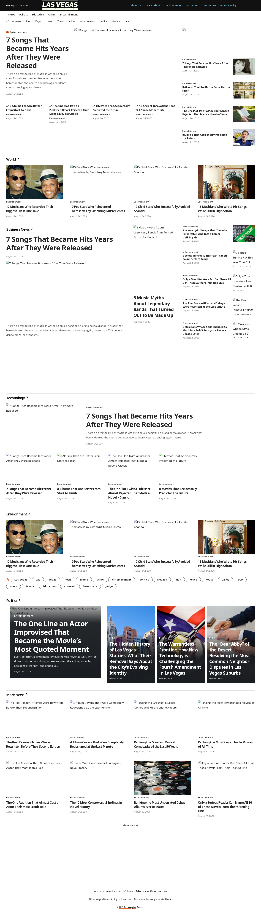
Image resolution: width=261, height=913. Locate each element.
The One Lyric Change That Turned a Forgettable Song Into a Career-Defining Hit (205, 234)
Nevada (116, 21)
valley (225, 579)
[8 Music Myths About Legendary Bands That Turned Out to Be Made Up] (155, 259)
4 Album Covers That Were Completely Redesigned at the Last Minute (97, 744)
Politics (12, 600)
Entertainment (18, 32)
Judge (109, 586)
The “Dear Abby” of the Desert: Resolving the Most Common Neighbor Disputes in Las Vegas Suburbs (229, 658)
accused (69, 586)
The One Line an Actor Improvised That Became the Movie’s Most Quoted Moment (51, 636)
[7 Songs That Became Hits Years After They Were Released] (124, 63)
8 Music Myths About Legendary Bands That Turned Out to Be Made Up (154, 306)
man (128, 21)
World (11, 159)
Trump (60, 21)
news (49, 21)
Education (49, 586)
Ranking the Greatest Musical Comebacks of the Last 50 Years (156, 744)
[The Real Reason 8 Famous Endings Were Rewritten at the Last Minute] (244, 306)
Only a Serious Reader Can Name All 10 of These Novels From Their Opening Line (225, 806)
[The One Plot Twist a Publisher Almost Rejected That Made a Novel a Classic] (244, 114)
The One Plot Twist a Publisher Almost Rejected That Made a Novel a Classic (69, 109)
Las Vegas (16, 21)
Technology (15, 397)
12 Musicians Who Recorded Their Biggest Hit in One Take (29, 209)
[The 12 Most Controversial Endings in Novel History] (98, 778)
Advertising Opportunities (151, 891)
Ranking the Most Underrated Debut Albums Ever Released (159, 804)
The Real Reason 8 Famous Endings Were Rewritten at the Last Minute (204, 304)
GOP (240, 579)
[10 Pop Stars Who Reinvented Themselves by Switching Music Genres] (98, 182)
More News (15, 694)
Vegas (38, 21)
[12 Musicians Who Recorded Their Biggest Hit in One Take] (34, 182)
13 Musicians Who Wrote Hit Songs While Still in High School (222, 209)
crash (13, 586)
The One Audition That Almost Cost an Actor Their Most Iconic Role (33, 804)
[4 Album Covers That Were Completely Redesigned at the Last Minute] (98, 717)
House (209, 579)
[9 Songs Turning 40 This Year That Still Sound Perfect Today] (244, 258)
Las (28, 21)
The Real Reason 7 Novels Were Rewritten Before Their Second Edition (33, 744)
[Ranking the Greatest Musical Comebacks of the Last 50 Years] (162, 717)
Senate (29, 586)
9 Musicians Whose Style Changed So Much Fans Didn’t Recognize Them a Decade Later (205, 330)
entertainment (87, 21)
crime (72, 21)
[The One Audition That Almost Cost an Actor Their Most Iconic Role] (34, 778)
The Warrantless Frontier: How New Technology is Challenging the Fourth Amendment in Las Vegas (180, 658)
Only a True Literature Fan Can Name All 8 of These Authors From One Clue (207, 281)
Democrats (90, 586)
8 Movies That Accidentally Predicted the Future (204, 136)
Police (193, 579)
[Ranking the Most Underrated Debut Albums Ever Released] (162, 778)
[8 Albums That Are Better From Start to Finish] (244, 90)
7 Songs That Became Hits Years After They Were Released (37, 52)
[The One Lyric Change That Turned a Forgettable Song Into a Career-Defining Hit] (244, 233)
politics (103, 21)
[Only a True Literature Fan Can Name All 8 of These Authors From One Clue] (244, 282)
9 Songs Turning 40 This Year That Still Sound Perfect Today (205, 257)
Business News (18, 229)
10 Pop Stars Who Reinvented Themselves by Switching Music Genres (97, 209)
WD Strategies (127, 907)
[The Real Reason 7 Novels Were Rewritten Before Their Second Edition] (34, 717)
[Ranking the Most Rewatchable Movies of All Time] (226, 717)
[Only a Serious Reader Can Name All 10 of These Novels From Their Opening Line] (226, 778)
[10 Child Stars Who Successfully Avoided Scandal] (162, 182)
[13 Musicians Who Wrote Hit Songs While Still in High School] (226, 182)
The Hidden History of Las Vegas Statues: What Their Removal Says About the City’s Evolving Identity (130, 658)
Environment (17, 514)
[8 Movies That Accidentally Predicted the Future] (244, 137)
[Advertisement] (66, 365)
